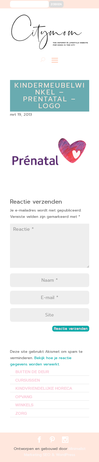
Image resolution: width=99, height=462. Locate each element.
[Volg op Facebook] (66, 16)
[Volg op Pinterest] (74, 16)
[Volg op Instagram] (82, 16)
